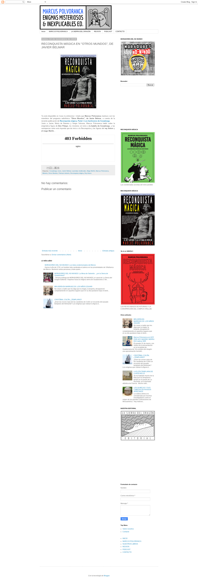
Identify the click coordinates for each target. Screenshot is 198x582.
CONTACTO (120, 31)
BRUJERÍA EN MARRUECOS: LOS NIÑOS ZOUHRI (73, 287)
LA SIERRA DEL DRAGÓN (81, 31)
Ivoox (59, 171)
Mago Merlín (91, 171)
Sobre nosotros (128, 529)
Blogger (107, 576)
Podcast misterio (64, 173)
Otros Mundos (53, 173)
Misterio (45, 173)
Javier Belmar (66, 171)
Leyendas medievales (79, 171)
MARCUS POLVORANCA (58, 31)
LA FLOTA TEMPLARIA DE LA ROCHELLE (143, 372)
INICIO (125, 538)
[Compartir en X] (53, 167)
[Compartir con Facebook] (55, 167)
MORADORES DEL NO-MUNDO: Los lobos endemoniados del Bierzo (70, 265)
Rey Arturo (87, 173)
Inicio (43, 31)
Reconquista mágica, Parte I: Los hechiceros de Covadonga (85, 121)
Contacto (126, 532)
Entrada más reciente (50, 251)
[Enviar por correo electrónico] (48, 167)
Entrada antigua (108, 251)
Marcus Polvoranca (102, 171)
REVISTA (97, 31)
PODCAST (108, 31)
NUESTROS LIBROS (130, 544)
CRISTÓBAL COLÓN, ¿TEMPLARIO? (68, 300)
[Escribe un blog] (50, 167)
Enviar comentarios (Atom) (61, 255)
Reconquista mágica (77, 173)
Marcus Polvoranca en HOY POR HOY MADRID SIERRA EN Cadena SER (144, 339)
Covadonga (53, 171)
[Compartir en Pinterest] (58, 167)
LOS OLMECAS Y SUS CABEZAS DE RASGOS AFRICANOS (142, 390)
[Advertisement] (137, 107)
